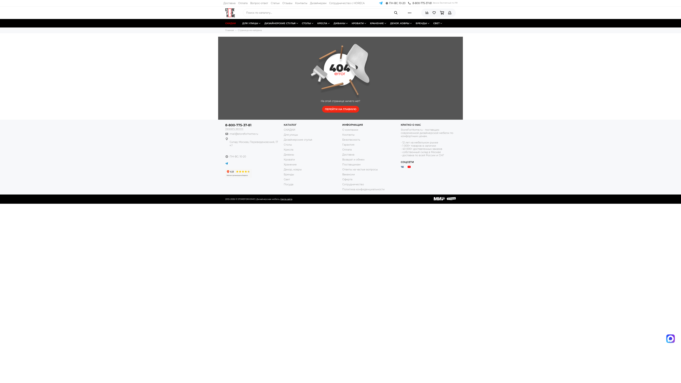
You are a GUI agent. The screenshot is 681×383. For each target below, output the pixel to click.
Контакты (301, 3)
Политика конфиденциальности (363, 189)
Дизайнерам (318, 3)
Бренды (289, 174)
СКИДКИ (289, 129)
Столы (288, 144)
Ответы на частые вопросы (360, 169)
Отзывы (287, 3)
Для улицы (291, 134)
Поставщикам (351, 164)
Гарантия (348, 144)
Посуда (288, 184)
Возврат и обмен (353, 159)
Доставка (229, 3)
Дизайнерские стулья (298, 139)
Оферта (347, 179)
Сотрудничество (353, 184)
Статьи (275, 3)
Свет (287, 179)
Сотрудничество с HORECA (347, 3)
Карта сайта (286, 199)
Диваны (289, 154)
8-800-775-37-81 (422, 3)
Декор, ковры (293, 169)
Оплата (243, 3)
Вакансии (348, 174)
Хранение (290, 164)
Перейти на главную (340, 109)
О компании (350, 129)
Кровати (289, 159)
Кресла (288, 149)
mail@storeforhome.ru (244, 133)
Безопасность (351, 139)
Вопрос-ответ (259, 3)
